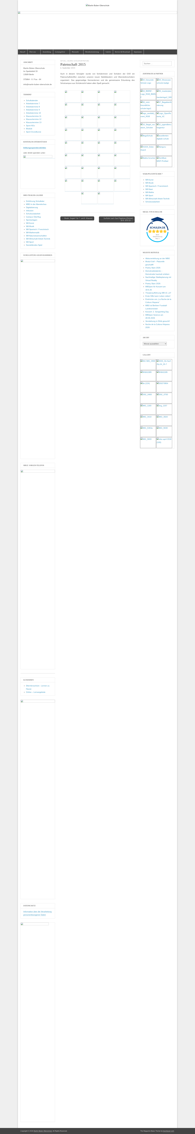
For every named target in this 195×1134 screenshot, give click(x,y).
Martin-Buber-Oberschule (43, 1131)
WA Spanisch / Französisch (37, 229)
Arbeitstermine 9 (33, 110)
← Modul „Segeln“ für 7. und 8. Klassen (77, 218)
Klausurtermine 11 (33, 116)
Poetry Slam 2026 (152, 268)
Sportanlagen (31, 220)
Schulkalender (32, 100)
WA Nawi (149, 189)
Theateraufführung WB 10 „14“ (158, 293)
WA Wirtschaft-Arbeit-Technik (38, 239)
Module (29, 129)
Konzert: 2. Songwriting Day (157, 312)
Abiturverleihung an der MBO (157, 258)
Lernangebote (60, 52)
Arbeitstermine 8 (33, 107)
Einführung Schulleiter (35, 201)
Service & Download (122, 52)
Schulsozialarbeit (33, 214)
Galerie (108, 52)
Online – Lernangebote (35, 692)
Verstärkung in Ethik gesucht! (157, 321)
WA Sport (30, 242)
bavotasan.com (168, 1131)
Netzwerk (75, 52)
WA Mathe (149, 192)
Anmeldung (47, 52)
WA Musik (30, 226)
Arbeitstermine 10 (33, 113)
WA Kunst (30, 223)
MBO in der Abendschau (36, 204)
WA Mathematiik (32, 232)
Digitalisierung (32, 207)
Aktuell (22, 52)
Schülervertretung (81, 61)
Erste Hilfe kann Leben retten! (157, 296)
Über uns (32, 52)
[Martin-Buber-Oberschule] (97, 3)
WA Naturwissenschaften (36, 236)
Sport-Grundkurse (33, 132)
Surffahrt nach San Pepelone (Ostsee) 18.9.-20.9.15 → (118, 219)
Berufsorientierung (92, 52)
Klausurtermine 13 (33, 122)
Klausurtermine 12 (33, 119)
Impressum (138, 52)
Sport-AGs (30, 125)
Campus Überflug (33, 217)
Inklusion (29, 211)
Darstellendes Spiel (34, 245)
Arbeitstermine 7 (33, 103)
